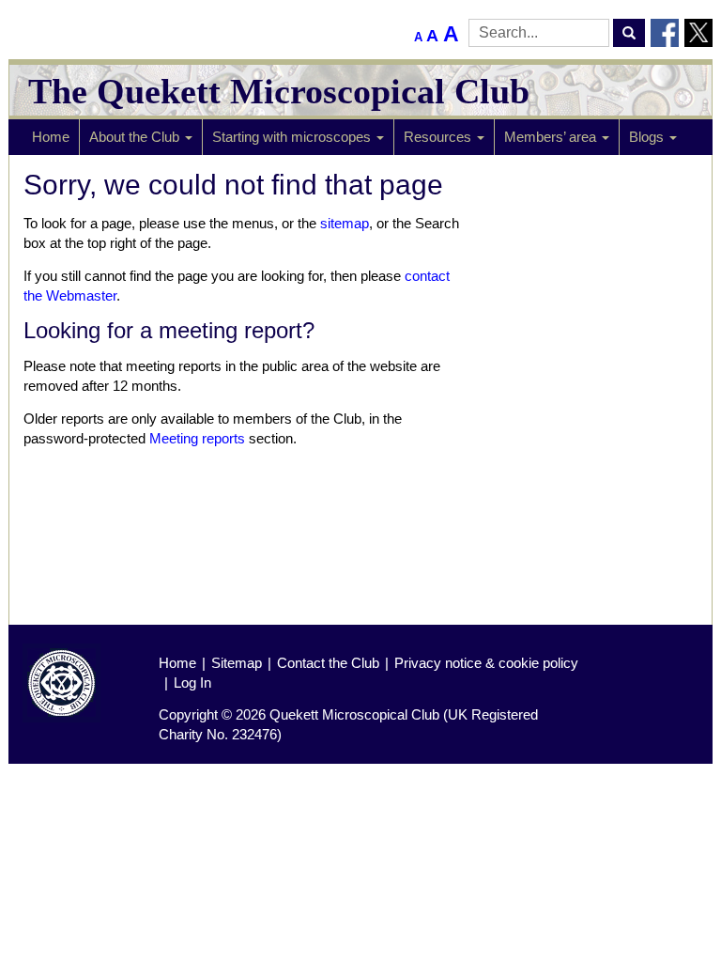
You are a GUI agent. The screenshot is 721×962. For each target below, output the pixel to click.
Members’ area (552, 137)
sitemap (344, 223)
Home (50, 137)
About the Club (136, 137)
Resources (439, 137)
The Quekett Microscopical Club (278, 91)
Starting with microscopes (293, 137)
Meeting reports (197, 438)
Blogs (648, 137)
